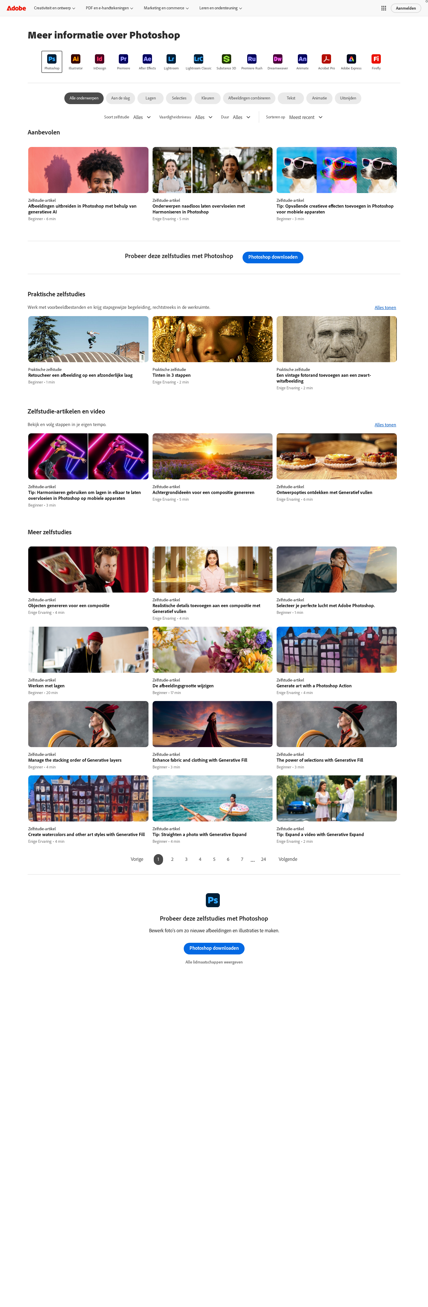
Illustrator (76, 68)
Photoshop (52, 68)
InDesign (99, 68)
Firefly (376, 68)
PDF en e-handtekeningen (107, 7)
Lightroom (171, 68)
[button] (383, 8)
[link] (51, 62)
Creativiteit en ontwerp (52, 7)
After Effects (147, 68)
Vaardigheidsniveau (175, 117)
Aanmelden (406, 8)
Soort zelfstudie (116, 117)
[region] (88, 184)
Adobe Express (351, 68)
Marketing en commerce (164, 7)
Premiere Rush (251, 68)
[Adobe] (16, 8)
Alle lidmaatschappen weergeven (214, 962)
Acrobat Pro (326, 68)
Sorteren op (275, 117)
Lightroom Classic (198, 68)
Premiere (123, 68)
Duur (225, 117)
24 (263, 859)
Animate (302, 68)
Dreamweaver (278, 68)
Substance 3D (226, 68)
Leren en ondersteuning (218, 7)
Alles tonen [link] (385, 307)
